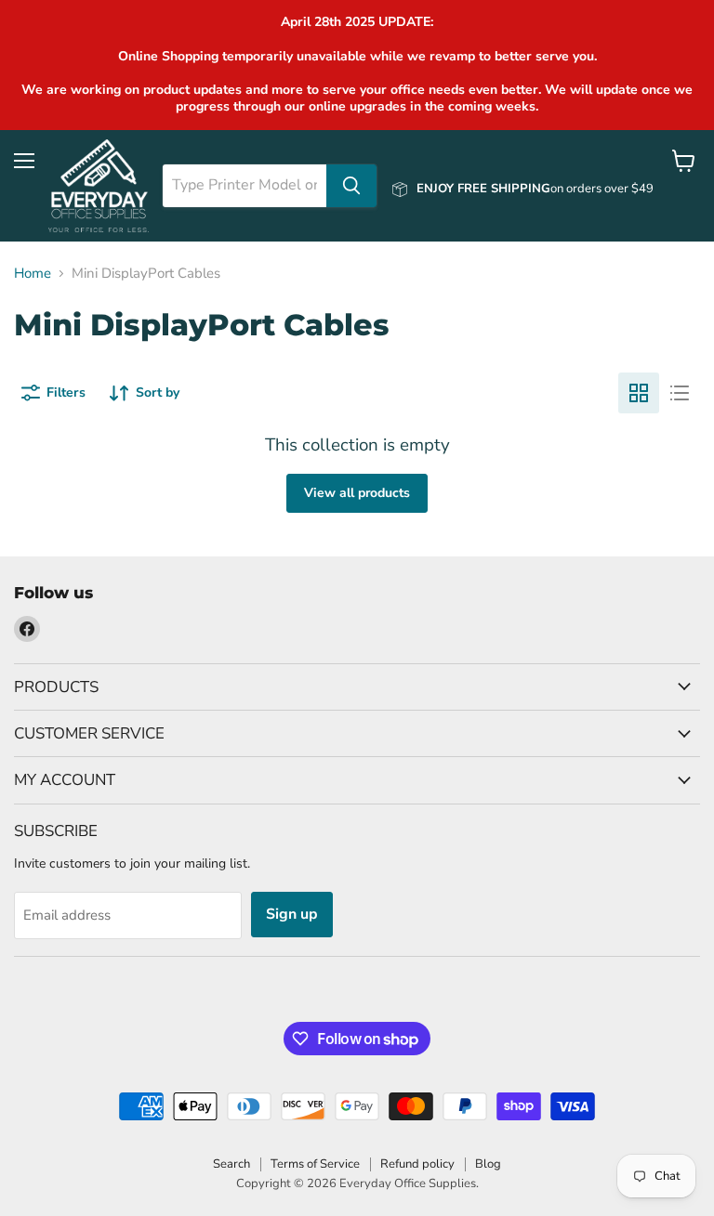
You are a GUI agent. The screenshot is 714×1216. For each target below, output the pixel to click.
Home (32, 273)
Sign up (292, 914)
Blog (488, 1164)
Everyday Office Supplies (407, 1183)
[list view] (679, 393)
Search (231, 1164)
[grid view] (638, 393)
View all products (357, 493)
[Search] (351, 185)
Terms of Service (315, 1164)
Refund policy (417, 1164)
